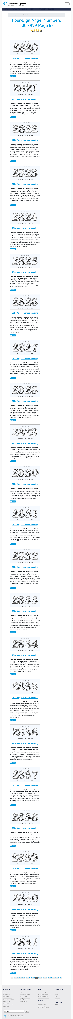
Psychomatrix (6, 996)
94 (60, 978)
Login (67, 4)
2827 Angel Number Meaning (25, 358)
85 (39, 978)
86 (41, 978)
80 (26, 978)
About (56, 992)
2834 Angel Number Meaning (25, 655)
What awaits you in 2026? (8, 999)
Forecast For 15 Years (7, 998)
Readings (25, 9)
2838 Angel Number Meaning (25, 828)
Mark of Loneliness (24, 999)
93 (58, 978)
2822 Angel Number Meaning (25, 140)
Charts (6, 9)
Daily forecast (6, 1003)
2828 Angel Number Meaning (25, 401)
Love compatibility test (8, 1004)
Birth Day (5, 992)
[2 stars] (34, 30)
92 (56, 978)
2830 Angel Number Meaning (25, 484)
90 (51, 978)
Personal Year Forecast (25, 994)
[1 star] (32, 30)
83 (34, 978)
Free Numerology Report (43, 996)
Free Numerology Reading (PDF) (44, 994)
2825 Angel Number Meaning (25, 272)
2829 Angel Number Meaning (25, 443)
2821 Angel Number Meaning (25, 99)
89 (48, 978)
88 (46, 978)
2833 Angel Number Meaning (25, 611)
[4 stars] (39, 30)
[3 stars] (36, 30)
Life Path (32, 9)
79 (24, 978)
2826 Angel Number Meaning (25, 313)
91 (53, 978)
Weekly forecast (6, 1001)
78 (22, 978)
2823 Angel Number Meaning (25, 184)
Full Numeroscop (24, 992)
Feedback (57, 994)
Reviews (56, 996)
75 (14, 978)
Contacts (56, 1004)
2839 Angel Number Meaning (25, 869)
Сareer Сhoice (6, 1006)
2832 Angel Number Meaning (25, 567)
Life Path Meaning (41, 1005)
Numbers (51, 9)
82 (31, 978)
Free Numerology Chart (42, 992)
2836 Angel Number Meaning (25, 743)
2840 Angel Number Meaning (25, 909)
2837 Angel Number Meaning (25, 786)
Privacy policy (57, 998)
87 (43, 978)
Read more (12, 76)
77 (19, 978)
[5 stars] (41, 30)
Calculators (15, 9)
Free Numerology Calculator (43, 998)
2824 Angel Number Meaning (25, 228)
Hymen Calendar (23, 1001)
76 (17, 978)
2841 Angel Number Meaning (25, 953)
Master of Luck (23, 996)
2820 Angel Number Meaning (25, 59)
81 (29, 978)
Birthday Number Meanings (43, 1007)
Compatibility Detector (25, 998)
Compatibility (42, 9)
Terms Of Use (57, 999)
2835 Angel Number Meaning (25, 697)
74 (12, 978)
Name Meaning (6, 994)
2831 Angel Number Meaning (25, 525)
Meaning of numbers (42, 1004)
